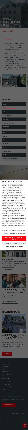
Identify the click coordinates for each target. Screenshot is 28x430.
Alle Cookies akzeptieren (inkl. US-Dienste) (14, 238)
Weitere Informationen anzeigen (13, 246)
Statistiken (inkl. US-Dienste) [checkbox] (18, 230)
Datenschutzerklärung (7, 223)
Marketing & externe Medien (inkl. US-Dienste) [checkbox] (14, 233)
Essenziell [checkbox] (6, 230)
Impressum (18, 223)
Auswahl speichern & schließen (14, 243)
